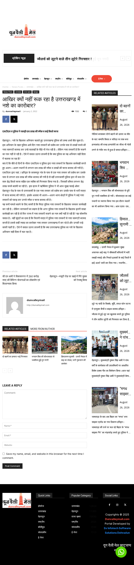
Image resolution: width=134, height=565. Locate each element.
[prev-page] (4, 370)
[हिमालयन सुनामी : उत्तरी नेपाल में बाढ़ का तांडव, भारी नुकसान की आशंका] (74, 345)
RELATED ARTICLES (15, 328)
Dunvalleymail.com (117, 519)
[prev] (122, 58)
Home (5, 86)
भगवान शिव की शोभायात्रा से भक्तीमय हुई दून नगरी (71, 59)
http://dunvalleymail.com (38, 305)
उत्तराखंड (30, 86)
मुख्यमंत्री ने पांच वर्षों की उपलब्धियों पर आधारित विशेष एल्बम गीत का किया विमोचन (126, 335)
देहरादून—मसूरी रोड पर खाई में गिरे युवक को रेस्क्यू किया (68, 278)
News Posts (17, 86)
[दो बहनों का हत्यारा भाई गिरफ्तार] (15, 345)
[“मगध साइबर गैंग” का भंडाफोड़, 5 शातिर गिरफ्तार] (105, 400)
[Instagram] (117, 505)
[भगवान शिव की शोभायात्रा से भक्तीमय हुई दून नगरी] (44, 345)
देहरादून (36, 92)
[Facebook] (5, 119)
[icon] (121, 553)
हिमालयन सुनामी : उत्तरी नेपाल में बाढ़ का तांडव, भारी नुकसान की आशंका (74, 360)
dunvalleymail (13, 111)
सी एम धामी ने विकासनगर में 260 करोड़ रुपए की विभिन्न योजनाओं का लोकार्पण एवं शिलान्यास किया (21, 280)
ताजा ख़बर (27, 92)
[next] (128, 58)
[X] (13, 119)
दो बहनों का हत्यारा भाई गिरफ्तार (15, 356)
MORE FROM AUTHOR (43, 328)
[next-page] (10, 370)
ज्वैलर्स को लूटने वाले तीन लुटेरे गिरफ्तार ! (125, 278)
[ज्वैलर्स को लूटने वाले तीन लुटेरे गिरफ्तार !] (105, 287)
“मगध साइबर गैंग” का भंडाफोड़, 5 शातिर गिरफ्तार (126, 391)
